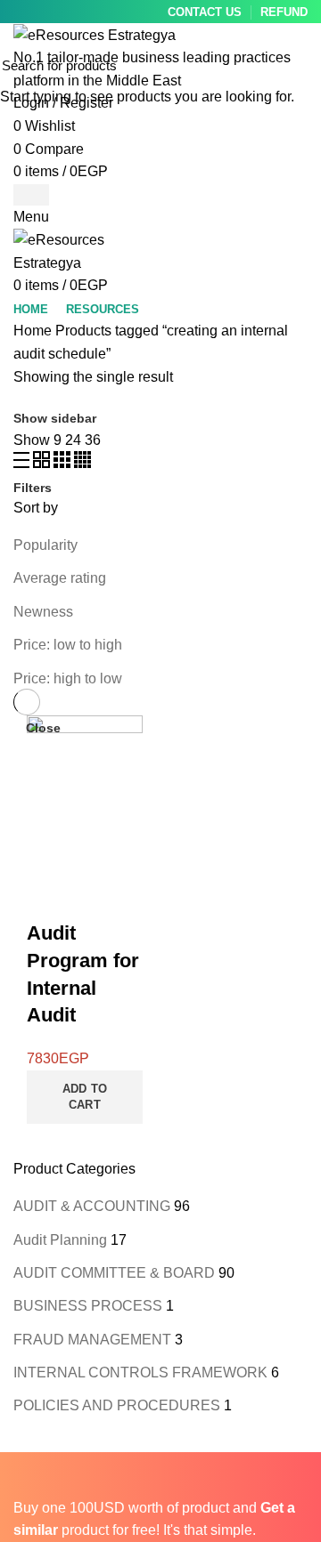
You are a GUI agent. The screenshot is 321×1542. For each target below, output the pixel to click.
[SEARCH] (297, 64)
